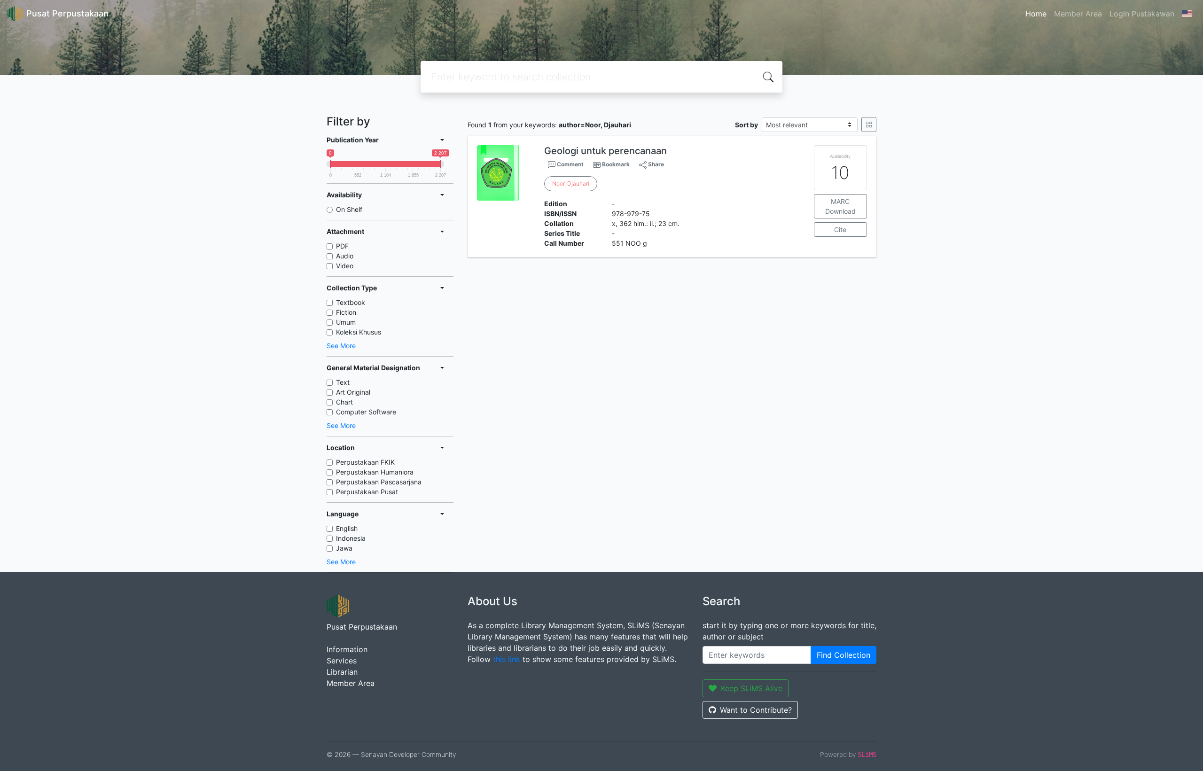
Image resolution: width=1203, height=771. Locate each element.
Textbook (350, 302)
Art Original (353, 392)
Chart (344, 402)
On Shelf (349, 209)
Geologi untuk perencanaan (605, 150)
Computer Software (366, 412)
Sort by (746, 125)
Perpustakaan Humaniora (375, 472)
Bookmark (616, 164)
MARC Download (840, 206)
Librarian (342, 672)
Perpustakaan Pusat (367, 492)
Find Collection (843, 655)
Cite (840, 230)
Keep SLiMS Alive (751, 688)
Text (343, 382)
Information (347, 649)
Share (655, 164)
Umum (346, 322)
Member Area (1078, 13)
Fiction (346, 312)
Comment (569, 164)
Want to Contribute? (756, 710)
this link (506, 659)
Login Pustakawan (1141, 13)
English (347, 528)
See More (341, 346)
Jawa (344, 548)
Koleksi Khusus (358, 332)
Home (1036, 13)
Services (342, 660)
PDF (342, 246)
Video (344, 266)
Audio (344, 256)
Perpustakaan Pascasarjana (379, 482)
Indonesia (351, 538)
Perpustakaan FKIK (365, 462)
